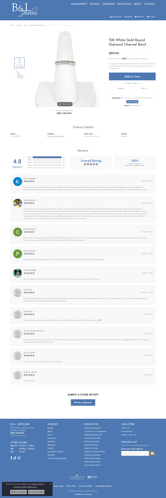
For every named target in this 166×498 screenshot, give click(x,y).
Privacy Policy (71, 486)
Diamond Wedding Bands (37, 25)
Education (124, 4)
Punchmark (87, 494)
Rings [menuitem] (49, 435)
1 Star (29, 168)
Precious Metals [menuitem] (91, 448)
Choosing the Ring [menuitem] (92, 438)
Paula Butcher (29, 250)
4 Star (29, 160)
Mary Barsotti (29, 200)
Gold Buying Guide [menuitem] (92, 465)
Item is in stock (132, 102)
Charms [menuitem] (50, 428)
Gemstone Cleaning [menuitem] (92, 458)
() (64, 157)
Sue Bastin (28, 311)
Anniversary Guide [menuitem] (92, 462)
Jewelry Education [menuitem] (92, 428)
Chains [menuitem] (50, 448)
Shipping (120, 88)
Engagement (79, 4)
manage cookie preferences (25, 487)
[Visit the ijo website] (92, 477)
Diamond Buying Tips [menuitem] (93, 435)
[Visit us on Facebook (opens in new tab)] (11, 458)
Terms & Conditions (86, 486)
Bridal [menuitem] (50, 431)
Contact (149, 4)
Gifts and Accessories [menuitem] (57, 458)
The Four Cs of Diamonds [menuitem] (95, 431)
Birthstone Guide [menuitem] (91, 441)
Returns (144, 88)
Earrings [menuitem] (51, 441)
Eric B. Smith (29, 352)
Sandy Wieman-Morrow (33, 330)
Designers (108, 4)
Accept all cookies (36, 492)
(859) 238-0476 (64, 113)
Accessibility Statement (103, 486)
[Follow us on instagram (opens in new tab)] (19, 458)
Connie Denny (29, 229)
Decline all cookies (18, 492)
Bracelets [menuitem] (51, 445)
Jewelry (95, 4)
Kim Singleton (29, 178)
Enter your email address (132, 448)
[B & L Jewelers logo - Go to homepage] (26, 10)
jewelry (18, 25)
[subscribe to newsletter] (152, 453)
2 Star (29, 165)
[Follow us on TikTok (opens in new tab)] (15, 458)
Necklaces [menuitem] (51, 438)
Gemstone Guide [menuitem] (91, 445)
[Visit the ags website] (77, 477)
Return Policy (59, 486)
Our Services (126, 431)
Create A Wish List (129, 435)
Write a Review (83, 402)
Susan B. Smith (30, 372)
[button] (116, 17)
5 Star (29, 157)
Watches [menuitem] (51, 455)
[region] (65, 68)
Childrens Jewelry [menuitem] (55, 452)
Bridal (25, 25)
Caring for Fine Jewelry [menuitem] (94, 452)
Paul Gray (27, 289)
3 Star (29, 162)
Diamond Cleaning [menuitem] (92, 455)
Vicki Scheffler (29, 270)
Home (12, 25)
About (138, 4)
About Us (125, 428)
